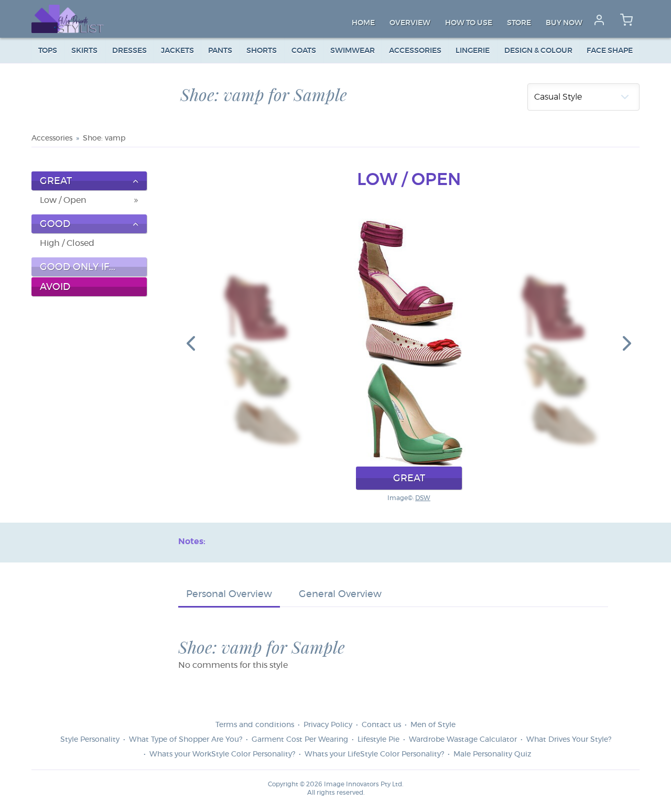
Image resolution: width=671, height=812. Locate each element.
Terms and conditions (254, 725)
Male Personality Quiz (492, 754)
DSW (422, 498)
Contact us (381, 725)
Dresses (129, 51)
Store (519, 23)
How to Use (468, 23)
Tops (47, 51)
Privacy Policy (328, 725)
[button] (190, 342)
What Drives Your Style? (568, 739)
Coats (303, 51)
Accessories (415, 51)
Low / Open (63, 200)
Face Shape (610, 51)
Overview (409, 23)
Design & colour (538, 51)
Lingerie (473, 51)
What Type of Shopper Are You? (185, 739)
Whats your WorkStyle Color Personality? (222, 754)
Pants (220, 51)
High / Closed (67, 243)
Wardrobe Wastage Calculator (463, 739)
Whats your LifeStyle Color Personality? (374, 754)
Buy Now (564, 23)
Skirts (84, 51)
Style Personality (90, 739)
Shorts (261, 51)
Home (363, 23)
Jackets (177, 51)
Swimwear (352, 51)
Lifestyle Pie (378, 739)
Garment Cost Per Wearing (300, 739)
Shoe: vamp (104, 138)
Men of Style (433, 725)
